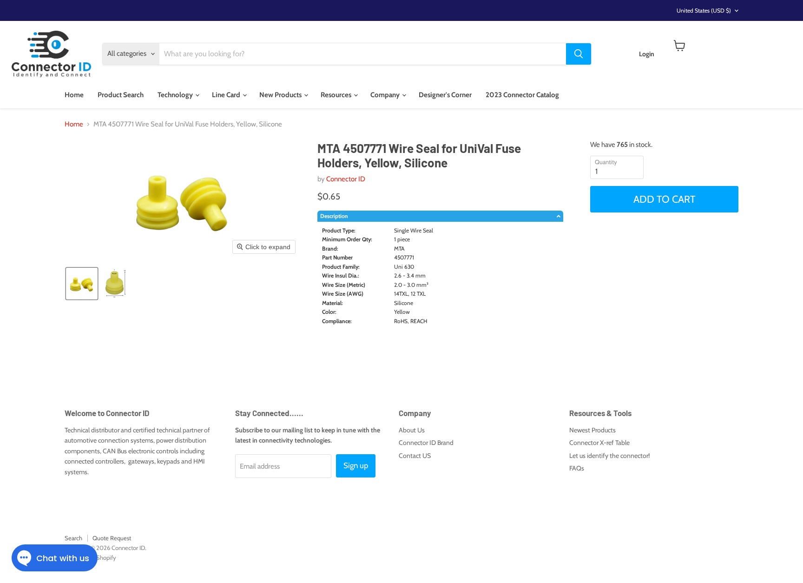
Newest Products (592, 430)
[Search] (578, 54)
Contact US (415, 455)
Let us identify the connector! (609, 455)
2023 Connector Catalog (522, 95)
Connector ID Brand (426, 442)
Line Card (227, 95)
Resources (337, 95)
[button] (82, 283)
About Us (412, 430)
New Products (281, 95)
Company (385, 95)
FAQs (576, 468)
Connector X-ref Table (599, 442)
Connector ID (345, 179)
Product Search (121, 95)
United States (704, 10)
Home (74, 95)
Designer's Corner (445, 95)
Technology (176, 95)
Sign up (355, 465)
